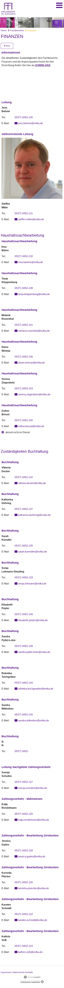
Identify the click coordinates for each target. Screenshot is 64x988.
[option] (32, 22)
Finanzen (32, 30)
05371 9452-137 (24, 509)
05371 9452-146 (24, 356)
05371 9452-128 (24, 850)
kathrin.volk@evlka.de (30, 952)
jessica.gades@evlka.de (31, 856)
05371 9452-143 (24, 388)
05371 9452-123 (24, 946)
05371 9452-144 (24, 682)
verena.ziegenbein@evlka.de (34, 394)
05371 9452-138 (24, 288)
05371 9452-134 (24, 714)
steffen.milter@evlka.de (31, 219)
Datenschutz (18, 972)
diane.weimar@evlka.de (31, 362)
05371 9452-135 (24, 545)
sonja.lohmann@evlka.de (32, 583)
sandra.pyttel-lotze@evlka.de (34, 652)
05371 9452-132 (24, 256)
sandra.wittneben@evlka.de (33, 720)
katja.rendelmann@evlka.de (33, 819)
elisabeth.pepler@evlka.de (33, 620)
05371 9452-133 (24, 577)
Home (4, 30)
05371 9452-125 (24, 814)
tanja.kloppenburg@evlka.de (34, 294)
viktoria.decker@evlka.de (32, 483)
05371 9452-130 (24, 117)
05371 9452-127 (24, 782)
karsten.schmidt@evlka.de (32, 920)
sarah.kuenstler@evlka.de (32, 551)
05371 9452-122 (24, 914)
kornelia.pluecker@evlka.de (33, 888)
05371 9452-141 (24, 325)
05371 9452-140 (24, 420)
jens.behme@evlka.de (30, 123)
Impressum (6, 972)
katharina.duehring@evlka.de (34, 515)
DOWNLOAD (42, 65)
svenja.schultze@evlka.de (32, 788)
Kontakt (29, 972)
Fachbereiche (17, 30)
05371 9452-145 (24, 614)
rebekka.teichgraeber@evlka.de (35, 688)
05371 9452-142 (24, 477)
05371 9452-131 (24, 213)
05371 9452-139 (24, 646)
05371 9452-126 (24, 882)
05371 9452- (22, 751)
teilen (7, 46)
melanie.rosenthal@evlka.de (34, 330)
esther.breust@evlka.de (31, 426)
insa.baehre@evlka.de (30, 262)
